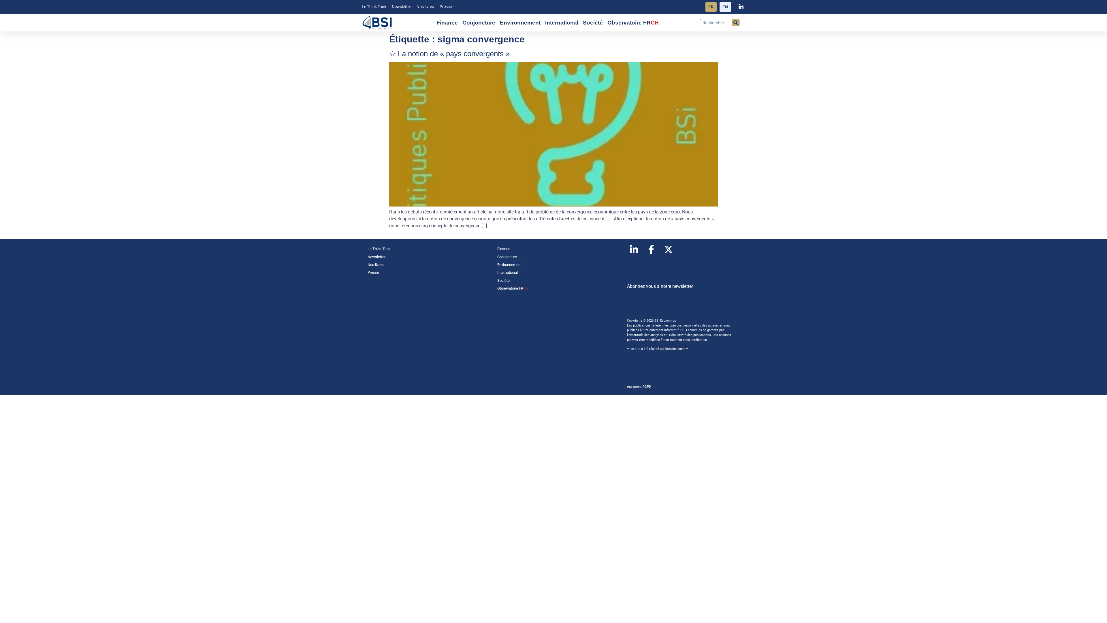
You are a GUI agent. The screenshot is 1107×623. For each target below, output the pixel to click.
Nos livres (425, 6)
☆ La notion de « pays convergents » (449, 54)
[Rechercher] (735, 22)
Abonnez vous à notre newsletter (660, 286)
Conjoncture (478, 23)
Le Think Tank (374, 6)
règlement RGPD (639, 387)
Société (593, 23)
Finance (447, 23)
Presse (446, 6)
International (561, 23)
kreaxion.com (675, 349)
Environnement (520, 23)
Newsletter (401, 6)
